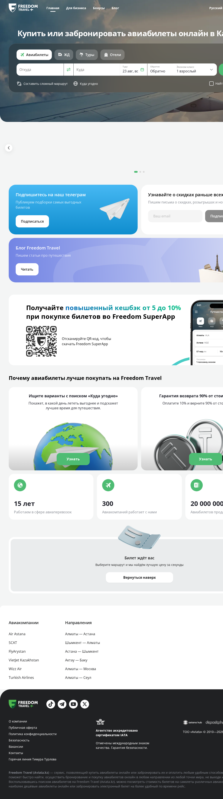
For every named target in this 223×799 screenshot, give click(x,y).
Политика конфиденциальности (33, 734)
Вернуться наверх (139, 577)
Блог (115, 8)
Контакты (16, 753)
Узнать (73, 459)
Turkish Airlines (21, 677)
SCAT (13, 642)
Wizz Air (15, 668)
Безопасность (19, 740)
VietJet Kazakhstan (24, 660)
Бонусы (99, 8)
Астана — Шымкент (82, 651)
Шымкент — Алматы (82, 642)
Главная (52, 8)
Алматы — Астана (80, 634)
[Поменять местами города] (68, 69)
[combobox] (40, 69)
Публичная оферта (23, 728)
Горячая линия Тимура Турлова (32, 759)
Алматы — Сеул (78, 677)
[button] (133, 69)
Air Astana (17, 634)
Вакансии (16, 746)
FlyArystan (17, 651)
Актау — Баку (76, 660)
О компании (18, 721)
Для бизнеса (76, 8)
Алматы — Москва (80, 668)
